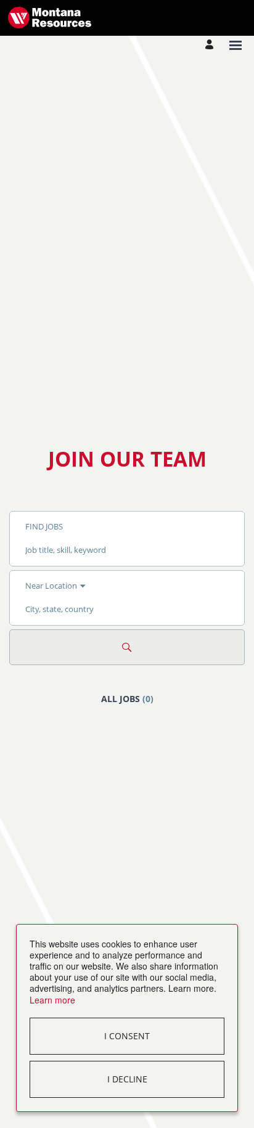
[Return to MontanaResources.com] (49, 17)
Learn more (52, 1000)
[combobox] (127, 550)
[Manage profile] (211, 45)
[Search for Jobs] (127, 647)
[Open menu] (235, 45)
